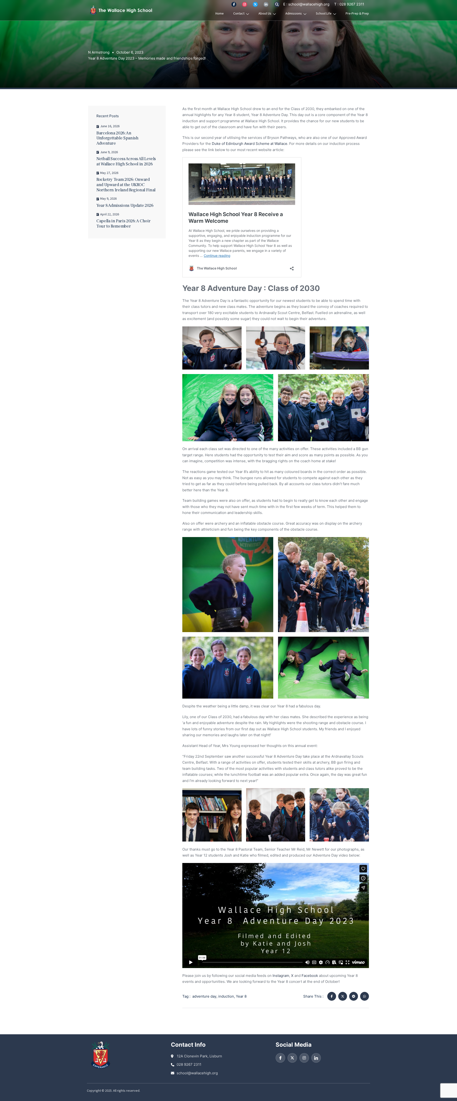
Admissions (293, 13)
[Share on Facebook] (331, 996)
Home (219, 13)
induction (226, 996)
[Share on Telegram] (353, 996)
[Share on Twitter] (342, 996)
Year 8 (241, 996)
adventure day (204, 996)
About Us (264, 13)
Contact (238, 13)
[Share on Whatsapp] (364, 996)
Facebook (310, 975)
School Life (324, 13)
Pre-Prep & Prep (357, 13)
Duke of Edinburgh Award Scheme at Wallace (249, 143)
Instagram (281, 975)
